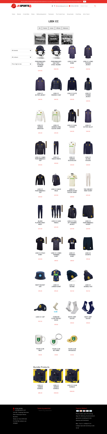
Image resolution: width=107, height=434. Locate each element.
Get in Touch (86, 14)
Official (58, 28)
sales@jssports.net (62, 6)
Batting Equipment (41, 14)
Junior (51, 28)
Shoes (33, 14)
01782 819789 (75, 6)
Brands (19, 14)
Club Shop (78, 14)
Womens (65, 28)
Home (13, 14)
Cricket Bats (26, 14)
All (39, 28)
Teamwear (51, 14)
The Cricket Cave (60, 14)
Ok (84, 1)
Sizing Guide (70, 14)
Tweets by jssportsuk (45, 410)
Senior (45, 28)
